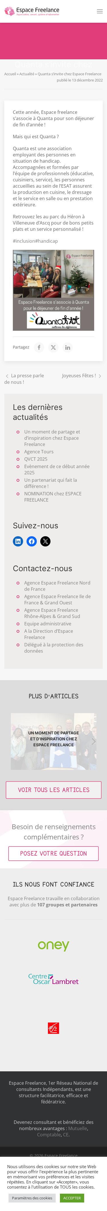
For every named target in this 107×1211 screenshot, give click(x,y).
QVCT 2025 (35, 459)
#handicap (46, 241)
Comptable (49, 1135)
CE (65, 1135)
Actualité (26, 73)
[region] (53, 741)
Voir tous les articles (54, 790)
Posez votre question (53, 854)
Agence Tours (39, 452)
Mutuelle (77, 1128)
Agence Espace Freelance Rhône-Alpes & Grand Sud (52, 613)
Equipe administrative (47, 624)
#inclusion (24, 241)
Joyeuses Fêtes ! (79, 375)
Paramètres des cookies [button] (32, 1197)
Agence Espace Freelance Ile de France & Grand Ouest (57, 599)
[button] (100, 11)
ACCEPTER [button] (72, 1197)
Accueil (10, 73)
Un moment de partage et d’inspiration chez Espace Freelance (52, 438)
